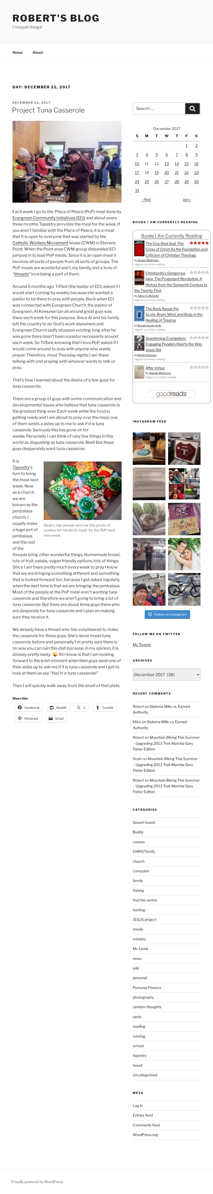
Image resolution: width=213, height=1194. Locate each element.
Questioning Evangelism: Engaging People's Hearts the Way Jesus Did (173, 344)
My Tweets (142, 644)
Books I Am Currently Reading (171, 235)
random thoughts (147, 1007)
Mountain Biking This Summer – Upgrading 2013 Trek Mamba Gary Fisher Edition (166, 743)
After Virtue (155, 368)
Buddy (138, 832)
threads (21, 274)
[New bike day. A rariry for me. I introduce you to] (184, 589)
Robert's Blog (55, 18)
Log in (138, 1105)
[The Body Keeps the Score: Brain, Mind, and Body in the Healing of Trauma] (139, 320)
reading (139, 1026)
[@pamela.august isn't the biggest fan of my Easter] (149, 554)
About (37, 52)
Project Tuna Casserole (48, 110)
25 (147, 181)
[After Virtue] (139, 377)
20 (166, 172)
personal (140, 977)
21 (177, 172)
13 (167, 163)
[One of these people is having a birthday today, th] (184, 554)
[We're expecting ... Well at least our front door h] (149, 519)
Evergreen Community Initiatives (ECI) (48, 217)
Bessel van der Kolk (149, 325)
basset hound (144, 822)
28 (177, 181)
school (138, 1046)
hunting (139, 910)
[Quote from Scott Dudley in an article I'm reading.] (149, 483)
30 (196, 181)
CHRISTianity (144, 851)
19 (157, 172)
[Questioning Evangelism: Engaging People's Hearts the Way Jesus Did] (139, 349)
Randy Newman (147, 355)
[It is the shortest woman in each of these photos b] (184, 483)
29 (186, 181)
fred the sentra (145, 900)
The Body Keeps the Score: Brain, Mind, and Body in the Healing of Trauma (174, 314)
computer (141, 871)
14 (177, 163)
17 (137, 172)
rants (137, 1016)
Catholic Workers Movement (40, 242)
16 (196, 163)
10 (137, 163)
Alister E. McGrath (148, 295)
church (138, 861)
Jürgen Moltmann (148, 260)
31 (137, 190)
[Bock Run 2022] (149, 589)
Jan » (187, 199)
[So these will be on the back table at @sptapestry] (184, 519)
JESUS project (144, 919)
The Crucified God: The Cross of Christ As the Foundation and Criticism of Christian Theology (176, 249)
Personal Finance (147, 987)
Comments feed (146, 1125)
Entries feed (143, 1115)
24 (137, 181)
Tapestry (20, 467)
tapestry (140, 1055)
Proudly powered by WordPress (37, 1181)
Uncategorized (145, 1075)
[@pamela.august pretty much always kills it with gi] (184, 448)
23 (196, 172)
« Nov (146, 199)
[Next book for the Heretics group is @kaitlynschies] (149, 448)
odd (136, 968)
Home (17, 52)
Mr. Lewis (140, 948)
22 (186, 172)
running (139, 1036)
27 (167, 181)
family (138, 880)
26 (157, 181)
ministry (139, 939)
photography (143, 997)
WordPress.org (145, 1134)
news (137, 958)
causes (139, 842)
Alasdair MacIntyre (160, 372)
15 (186, 163)
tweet (137, 1065)
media (138, 929)
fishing (138, 890)
